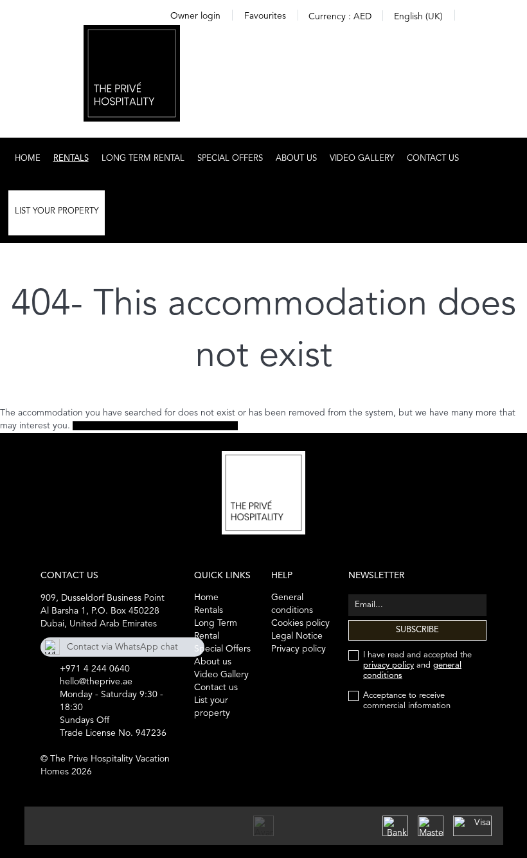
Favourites (265, 16)
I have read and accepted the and (417, 665)
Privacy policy (298, 648)
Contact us (433, 158)
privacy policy (388, 665)
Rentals (71, 158)
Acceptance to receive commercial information (407, 700)
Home (27, 158)
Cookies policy (300, 623)
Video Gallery (362, 158)
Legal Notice (297, 636)
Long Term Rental (143, 158)
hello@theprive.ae (96, 681)
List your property (56, 211)
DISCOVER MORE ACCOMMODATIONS (155, 425)
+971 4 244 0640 (95, 668)
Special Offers (230, 158)
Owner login (195, 16)
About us (296, 158)
